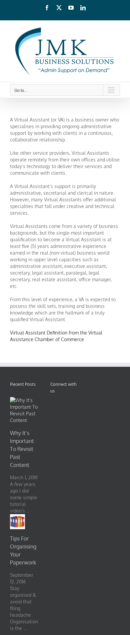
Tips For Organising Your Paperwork (23, 550)
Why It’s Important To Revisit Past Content (22, 449)
